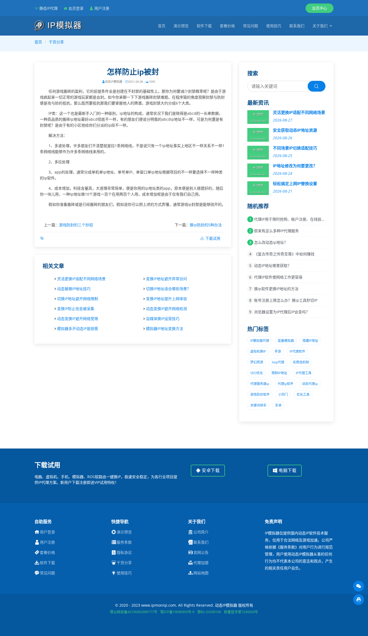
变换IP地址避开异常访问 (166, 278)
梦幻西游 (256, 362)
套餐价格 (227, 25)
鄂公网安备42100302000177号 (133, 611)
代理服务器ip (259, 383)
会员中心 (319, 8)
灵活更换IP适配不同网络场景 (81, 278)
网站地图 (201, 573)
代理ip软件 (285, 383)
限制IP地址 (279, 373)
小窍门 (283, 394)
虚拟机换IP (258, 351)
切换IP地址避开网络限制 (77, 298)
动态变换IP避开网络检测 (166, 308)
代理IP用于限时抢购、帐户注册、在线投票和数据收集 (299, 219)
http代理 (278, 362)
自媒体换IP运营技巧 (162, 318)
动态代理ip (310, 383)
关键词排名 (258, 405)
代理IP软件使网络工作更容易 (278, 277)
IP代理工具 (303, 373)
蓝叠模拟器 (286, 340)
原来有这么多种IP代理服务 (276, 230)
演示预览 (181, 25)
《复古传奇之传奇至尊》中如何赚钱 (284, 253)
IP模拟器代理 (259, 340)
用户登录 (47, 532)
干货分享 (56, 41)
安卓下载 (210, 470)
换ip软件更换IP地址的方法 (276, 288)
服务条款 (124, 542)
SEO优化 (256, 373)
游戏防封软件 (260, 394)
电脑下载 (287, 470)
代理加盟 (201, 563)
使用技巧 (273, 25)
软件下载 (204, 25)
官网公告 (201, 552)
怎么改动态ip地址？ (271, 242)
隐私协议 (124, 552)
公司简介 (201, 532)
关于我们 (320, 25)
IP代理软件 (297, 351)
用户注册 (101, 8)
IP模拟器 (63, 25)
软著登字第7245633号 (241, 611)
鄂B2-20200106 (209, 611)
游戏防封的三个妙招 (76, 224)
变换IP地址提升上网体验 (166, 298)
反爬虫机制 (301, 362)
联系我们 (296, 25)
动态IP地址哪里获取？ (272, 265)
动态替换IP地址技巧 (74, 288)
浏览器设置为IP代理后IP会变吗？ (282, 311)
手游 (278, 351)
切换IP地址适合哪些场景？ (168, 288)
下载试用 (212, 238)
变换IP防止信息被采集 (75, 308)
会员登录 (76, 8)
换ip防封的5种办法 (206, 224)
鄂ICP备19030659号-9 (177, 611)
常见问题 (250, 25)
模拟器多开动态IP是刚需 (77, 328)
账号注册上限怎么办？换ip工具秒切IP (285, 300)
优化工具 (303, 394)
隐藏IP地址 (310, 340)
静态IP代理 (48, 8)
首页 (161, 25)
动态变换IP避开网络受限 (77, 318)
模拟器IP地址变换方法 (164, 328)
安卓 (278, 405)
